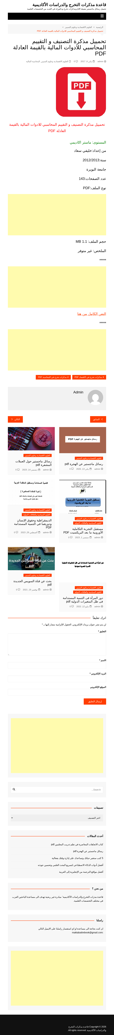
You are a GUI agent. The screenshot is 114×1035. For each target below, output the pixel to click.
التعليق (102, 631)
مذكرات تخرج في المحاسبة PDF (52, 377)
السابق (96, 419)
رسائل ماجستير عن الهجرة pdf (84, 464)
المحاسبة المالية (33, 61)
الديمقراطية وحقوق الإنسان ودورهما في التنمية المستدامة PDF (33, 524)
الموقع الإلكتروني (98, 687)
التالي (17, 419)
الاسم (102, 660)
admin (100, 61)
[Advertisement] (57, 214)
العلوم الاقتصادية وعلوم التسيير (54, 61)
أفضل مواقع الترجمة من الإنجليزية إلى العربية (81, 872)
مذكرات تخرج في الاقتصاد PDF (88, 377)
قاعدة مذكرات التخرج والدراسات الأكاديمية (69, 4)
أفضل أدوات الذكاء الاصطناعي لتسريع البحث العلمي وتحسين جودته (70, 865)
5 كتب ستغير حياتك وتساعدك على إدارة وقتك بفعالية (77, 858)
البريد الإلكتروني (98, 673)
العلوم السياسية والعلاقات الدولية (88, 523)
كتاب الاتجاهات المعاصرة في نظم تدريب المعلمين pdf (77, 844)
